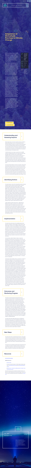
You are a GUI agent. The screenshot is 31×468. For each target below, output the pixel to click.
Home (5, 433)
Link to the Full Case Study (9, 358)
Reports (8, 433)
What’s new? (25, 434)
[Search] (27, 1)
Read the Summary (9, 122)
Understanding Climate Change (13, 365)
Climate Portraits (9, 362)
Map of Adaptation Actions (8, 435)
